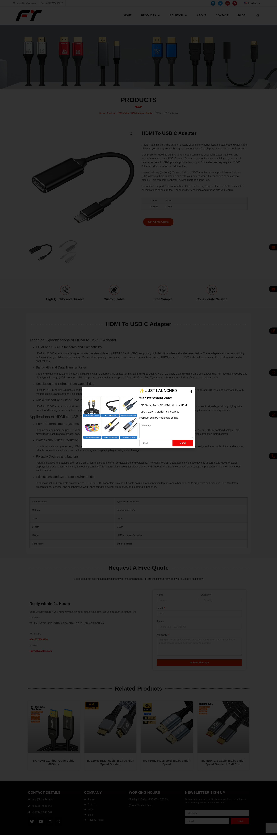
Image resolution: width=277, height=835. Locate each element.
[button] (190, 391)
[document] (138, 417)
